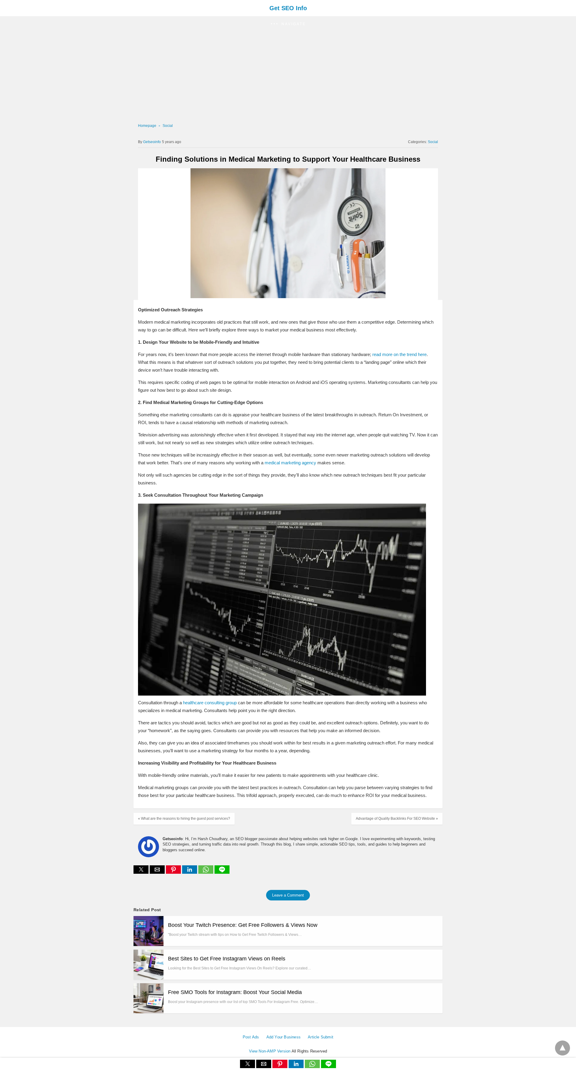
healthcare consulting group (210, 702)
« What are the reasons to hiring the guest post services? (184, 818)
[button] (288, 24)
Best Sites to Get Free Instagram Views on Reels (226, 959)
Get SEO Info (288, 8)
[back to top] (562, 1048)
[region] (286, 77)
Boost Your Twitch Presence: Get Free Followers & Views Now (242, 925)
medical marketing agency (290, 462)
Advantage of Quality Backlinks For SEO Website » (397, 818)
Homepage (147, 126)
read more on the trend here (399, 354)
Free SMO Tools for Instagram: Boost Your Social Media (235, 992)
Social (168, 126)
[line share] (222, 872)
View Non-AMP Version (270, 1051)
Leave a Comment (288, 895)
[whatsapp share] (206, 872)
